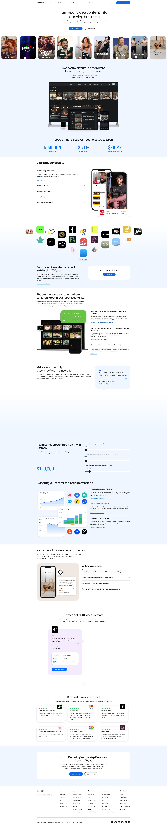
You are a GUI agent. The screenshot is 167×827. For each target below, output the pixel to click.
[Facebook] (115, 822)
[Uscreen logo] (40, 791)
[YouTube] (122, 822)
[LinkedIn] (129, 822)
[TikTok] (126, 822)
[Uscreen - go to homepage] (40, 2)
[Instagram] (119, 822)
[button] (87, 684)
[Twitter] (112, 822)
